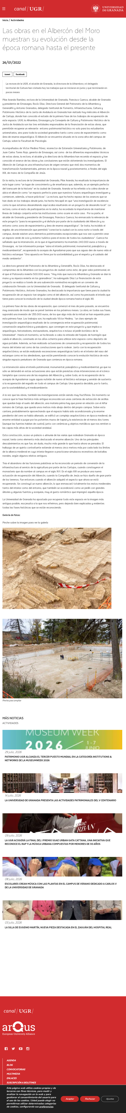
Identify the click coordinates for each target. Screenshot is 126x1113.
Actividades (17, 20)
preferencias (46, 1106)
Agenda (11, 1060)
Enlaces (11, 1078)
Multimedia (13, 1073)
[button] (6, 1048)
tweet (7, 74)
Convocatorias (16, 1069)
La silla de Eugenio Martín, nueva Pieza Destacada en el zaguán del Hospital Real (58, 927)
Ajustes (110, 1098)
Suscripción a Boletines (21, 1082)
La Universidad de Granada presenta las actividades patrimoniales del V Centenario (60, 800)
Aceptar (70, 1098)
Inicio (5, 20)
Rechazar (90, 1098)
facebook (20, 74)
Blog (10, 1065)
